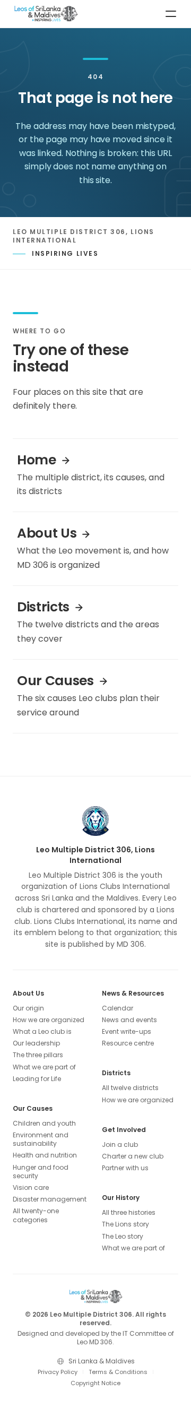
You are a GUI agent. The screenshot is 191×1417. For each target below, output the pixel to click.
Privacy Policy (57, 1372)
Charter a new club (132, 1156)
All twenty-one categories (36, 1215)
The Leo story (122, 1236)
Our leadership (36, 1043)
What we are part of (44, 1067)
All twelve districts (130, 1088)
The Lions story (125, 1224)
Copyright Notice (95, 1383)
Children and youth (44, 1123)
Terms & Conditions (118, 1372)
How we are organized (48, 1020)
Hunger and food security (40, 1171)
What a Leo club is (42, 1031)
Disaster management (49, 1199)
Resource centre (128, 1043)
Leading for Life (37, 1079)
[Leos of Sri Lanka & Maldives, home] (46, 13)
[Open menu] (171, 13)
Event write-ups (126, 1031)
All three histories (128, 1212)
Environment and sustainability (40, 1139)
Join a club (120, 1144)
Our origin (28, 1008)
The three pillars (38, 1055)
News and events (129, 1020)
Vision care (31, 1187)
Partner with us (125, 1168)
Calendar (117, 1008)
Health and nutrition (45, 1155)
